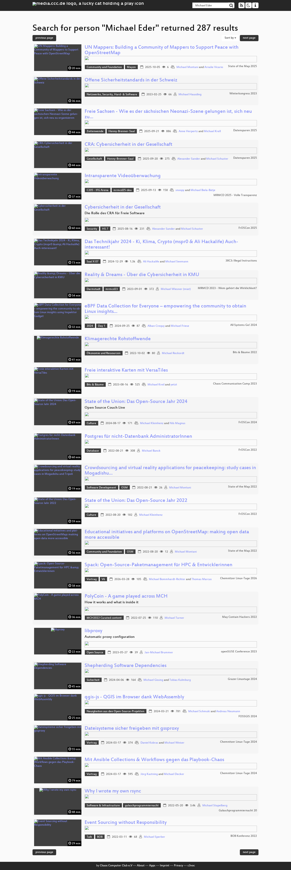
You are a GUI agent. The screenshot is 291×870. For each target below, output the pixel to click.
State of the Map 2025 (242, 66)
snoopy (180, 190)
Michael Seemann (176, 261)
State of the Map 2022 (242, 486)
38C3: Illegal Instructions (241, 260)
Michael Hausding (189, 94)
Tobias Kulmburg (180, 680)
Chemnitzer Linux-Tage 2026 (238, 578)
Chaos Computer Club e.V (116, 865)
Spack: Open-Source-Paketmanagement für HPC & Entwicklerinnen (158, 565)
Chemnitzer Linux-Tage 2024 (238, 742)
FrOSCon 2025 (247, 228)
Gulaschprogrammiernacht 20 (238, 810)
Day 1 (101, 326)
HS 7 (105, 229)
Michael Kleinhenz (151, 423)
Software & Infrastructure (103, 805)
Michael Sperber (154, 837)
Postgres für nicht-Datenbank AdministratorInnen (138, 437)
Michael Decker (174, 774)
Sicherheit (93, 680)
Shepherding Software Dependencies (125, 666)
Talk (89, 837)
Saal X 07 (92, 261)
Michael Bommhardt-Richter (167, 579)
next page (249, 38)
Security (92, 229)
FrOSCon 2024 (247, 422)
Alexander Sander (188, 159)
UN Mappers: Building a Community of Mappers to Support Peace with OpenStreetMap (161, 50)
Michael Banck (151, 451)
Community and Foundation (104, 67)
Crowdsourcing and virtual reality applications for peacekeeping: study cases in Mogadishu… (170, 470)
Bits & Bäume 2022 (245, 352)
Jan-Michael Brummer (159, 652)
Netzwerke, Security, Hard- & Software (112, 94)
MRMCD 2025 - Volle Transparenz (235, 195)
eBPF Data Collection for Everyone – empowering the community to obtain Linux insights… (165, 309)
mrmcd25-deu (122, 190)
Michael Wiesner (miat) (176, 289)
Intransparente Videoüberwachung (123, 176)
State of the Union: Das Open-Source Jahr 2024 (136, 402)
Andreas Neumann (228, 711)
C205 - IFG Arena (97, 190)
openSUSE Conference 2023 (239, 651)
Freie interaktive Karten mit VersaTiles (126, 370)
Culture (91, 423)
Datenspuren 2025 (245, 130)
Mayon (131, 67)
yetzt (174, 384)
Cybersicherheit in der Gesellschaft (123, 207)
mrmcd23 (111, 289)
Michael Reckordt (173, 353)
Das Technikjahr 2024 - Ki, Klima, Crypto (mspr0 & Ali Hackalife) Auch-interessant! (161, 244)
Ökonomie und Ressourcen (103, 353)
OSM (124, 487)
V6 (103, 579)
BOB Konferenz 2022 (244, 836)
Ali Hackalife (151, 261)
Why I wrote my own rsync (113, 791)
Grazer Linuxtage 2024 (242, 679)
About (141, 865)
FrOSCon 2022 (247, 450)
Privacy (178, 865)
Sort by (229, 38)
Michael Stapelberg (214, 805)
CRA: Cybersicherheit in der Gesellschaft (128, 145)
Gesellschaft (94, 159)
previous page (44, 38)
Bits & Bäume (95, 384)
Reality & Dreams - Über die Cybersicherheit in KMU (142, 275)
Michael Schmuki (199, 711)
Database (93, 451)
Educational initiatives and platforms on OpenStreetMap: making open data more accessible (167, 535)
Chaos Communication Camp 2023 (235, 383)
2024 (90, 326)
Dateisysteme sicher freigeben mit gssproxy (132, 729)
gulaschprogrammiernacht (142, 805)
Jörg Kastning (149, 774)
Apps (152, 865)
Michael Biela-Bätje (203, 190)
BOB (100, 837)
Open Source (95, 652)
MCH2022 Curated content (104, 618)
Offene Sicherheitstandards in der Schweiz (131, 80)
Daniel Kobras (149, 742)
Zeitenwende (95, 131)
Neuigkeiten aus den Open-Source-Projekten (115, 711)
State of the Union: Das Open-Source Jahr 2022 (136, 501)
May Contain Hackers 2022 (239, 617)
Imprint (164, 865)
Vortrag (92, 579)
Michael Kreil (156, 384)
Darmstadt (93, 289)
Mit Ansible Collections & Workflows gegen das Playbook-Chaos (154, 760)
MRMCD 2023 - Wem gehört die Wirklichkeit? (227, 288)
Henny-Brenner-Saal (121, 131)
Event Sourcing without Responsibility (126, 823)
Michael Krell (212, 131)
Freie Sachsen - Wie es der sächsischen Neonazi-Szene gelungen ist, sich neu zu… (168, 114)
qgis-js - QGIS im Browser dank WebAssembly (134, 697)
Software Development (101, 487)
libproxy (93, 631)
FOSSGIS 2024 (247, 716)
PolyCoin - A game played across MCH (126, 596)
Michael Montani (187, 67)
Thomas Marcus (201, 579)
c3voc (191, 865)
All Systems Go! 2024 (243, 325)
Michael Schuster (217, 159)
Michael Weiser (174, 742)
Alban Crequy (156, 326)
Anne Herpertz (188, 131)
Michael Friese (180, 326)
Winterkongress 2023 (243, 93)
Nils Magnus (177, 423)
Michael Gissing (153, 680)
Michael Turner (174, 618)
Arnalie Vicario (213, 67)
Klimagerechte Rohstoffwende (118, 339)
